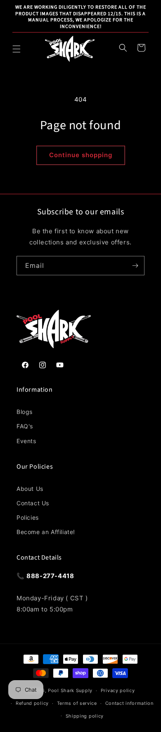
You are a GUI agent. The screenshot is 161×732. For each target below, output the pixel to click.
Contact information (129, 703)
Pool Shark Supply (70, 690)
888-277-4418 (50, 576)
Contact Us (33, 503)
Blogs (25, 411)
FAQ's (25, 426)
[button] (16, 49)
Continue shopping (80, 155)
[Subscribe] (135, 265)
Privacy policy (118, 690)
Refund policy (32, 703)
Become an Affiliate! (46, 531)
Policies (28, 517)
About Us (30, 488)
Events (26, 440)
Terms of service (77, 703)
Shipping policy (85, 716)
